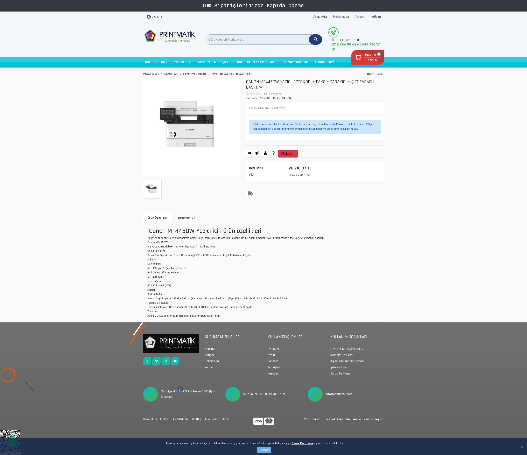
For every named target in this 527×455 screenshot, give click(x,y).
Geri (371, 74)
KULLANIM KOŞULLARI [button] (348, 337)
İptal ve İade (338, 367)
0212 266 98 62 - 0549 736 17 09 (355, 46)
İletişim (376, 17)
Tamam (264, 450)
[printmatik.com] (171, 37)
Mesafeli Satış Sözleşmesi (347, 349)
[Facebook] (147, 361)
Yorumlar (186, 217)
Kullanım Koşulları (341, 355)
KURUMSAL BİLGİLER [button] (222, 337)
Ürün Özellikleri (157, 217)
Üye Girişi (273, 349)
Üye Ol (271, 355)
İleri (379, 74)
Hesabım (273, 374)
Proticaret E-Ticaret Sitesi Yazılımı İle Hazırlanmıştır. (344, 419)
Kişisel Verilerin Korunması (347, 361)
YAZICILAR (171, 74)
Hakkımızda (341, 17)
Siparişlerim (275, 367)
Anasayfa (320, 17)
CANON (286, 98)
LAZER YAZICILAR (195, 74)
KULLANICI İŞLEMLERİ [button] (285, 337)
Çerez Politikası (302, 443)
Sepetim (273, 361)
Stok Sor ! (288, 153)
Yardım (360, 17)
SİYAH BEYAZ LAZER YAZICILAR (231, 74)
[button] (155, 62)
